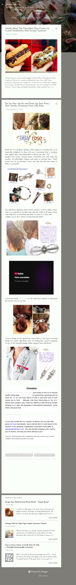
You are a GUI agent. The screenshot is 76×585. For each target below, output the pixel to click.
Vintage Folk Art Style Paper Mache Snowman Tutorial (25, 523)
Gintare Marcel (43, 576)
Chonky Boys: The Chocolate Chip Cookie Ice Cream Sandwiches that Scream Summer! (27, 29)
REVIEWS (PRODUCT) (44, 455)
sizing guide (23, 299)
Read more (53, 518)
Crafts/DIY (49, 18)
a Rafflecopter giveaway (12, 414)
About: (62, 18)
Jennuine (11, 4)
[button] (56, 28)
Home (13, 18)
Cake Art (24, 18)
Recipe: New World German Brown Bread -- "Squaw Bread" (27, 502)
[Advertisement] (69, 53)
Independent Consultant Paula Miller (18, 393)
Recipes (36, 18)
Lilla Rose (53, 154)
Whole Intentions (26, 395)
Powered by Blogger (39, 572)
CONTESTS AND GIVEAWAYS (19, 455)
